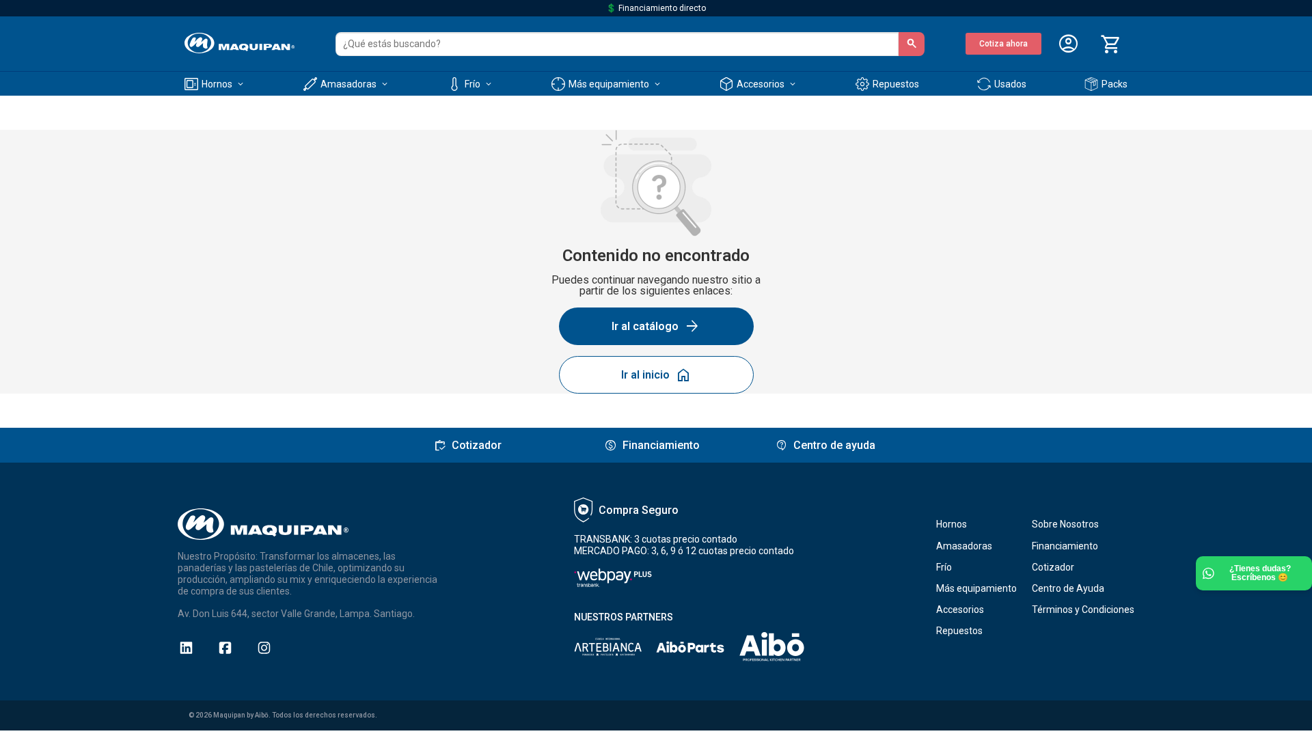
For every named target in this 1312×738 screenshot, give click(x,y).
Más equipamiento (976, 588)
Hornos (951, 524)
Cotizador (1053, 567)
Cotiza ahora (1003, 44)
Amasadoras (964, 546)
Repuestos (959, 630)
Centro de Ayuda (1068, 588)
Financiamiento (1065, 546)
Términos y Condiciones (1083, 609)
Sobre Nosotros (1065, 524)
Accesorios (960, 609)
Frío (944, 567)
